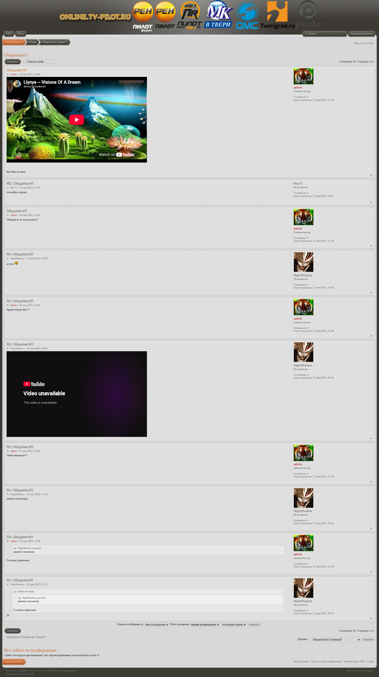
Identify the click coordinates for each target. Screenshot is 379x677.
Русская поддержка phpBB (20, 673)
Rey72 (14, 187)
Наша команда (301, 661)
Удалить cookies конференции (326, 661)
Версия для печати (364, 43)
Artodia (369, 670)
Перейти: (303, 639)
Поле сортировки (180, 624)
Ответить (12, 61)
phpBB (21, 670)
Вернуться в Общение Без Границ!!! (26, 637)
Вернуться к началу (371, 175)
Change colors (69, 670)
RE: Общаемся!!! (20, 183)
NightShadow (17, 258)
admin (14, 74)
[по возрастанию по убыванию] (241, 624)
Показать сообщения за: (130, 624)
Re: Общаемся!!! (20, 254)
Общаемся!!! (16, 54)
